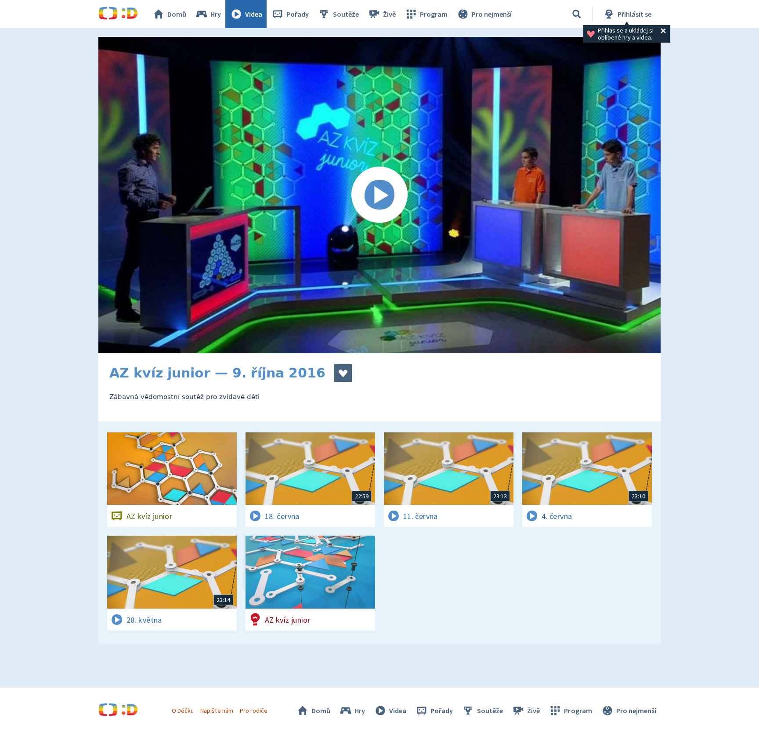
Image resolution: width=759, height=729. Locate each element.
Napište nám (216, 710)
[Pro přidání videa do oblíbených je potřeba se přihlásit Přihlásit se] (343, 373)
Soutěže (346, 14)
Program (434, 14)
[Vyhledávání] (577, 14)
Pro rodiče (253, 710)
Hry (215, 14)
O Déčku (183, 710)
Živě (389, 14)
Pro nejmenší (492, 14)
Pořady (297, 14)
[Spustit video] (379, 195)
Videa (253, 14)
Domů (176, 14)
